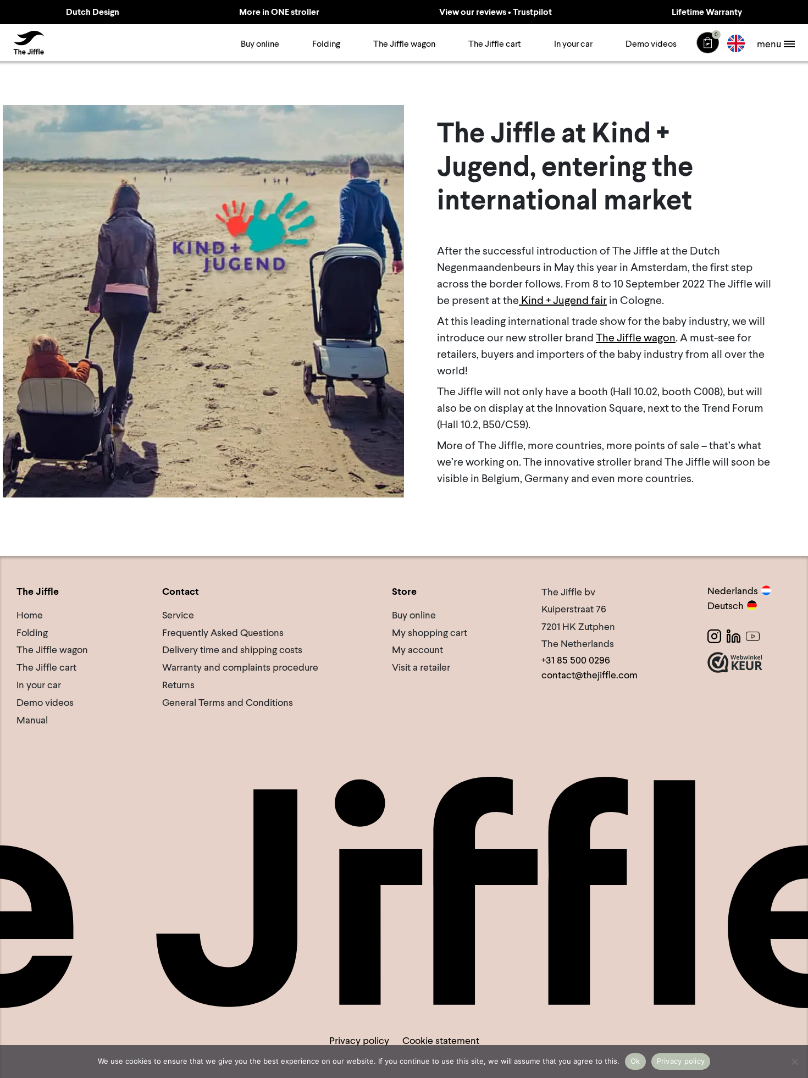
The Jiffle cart (494, 43)
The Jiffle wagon (404, 43)
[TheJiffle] (28, 43)
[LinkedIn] (733, 636)
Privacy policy (359, 1040)
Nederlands (732, 590)
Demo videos (651, 43)
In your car (573, 43)
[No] (794, 1061)
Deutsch (725, 605)
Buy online (260, 43)
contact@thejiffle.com (589, 674)
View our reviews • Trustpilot (495, 12)
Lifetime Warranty (707, 12)
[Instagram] (714, 636)
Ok (635, 1061)
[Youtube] (753, 636)
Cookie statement (440, 1040)
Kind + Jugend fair (563, 300)
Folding (326, 43)
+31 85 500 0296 (575, 660)
